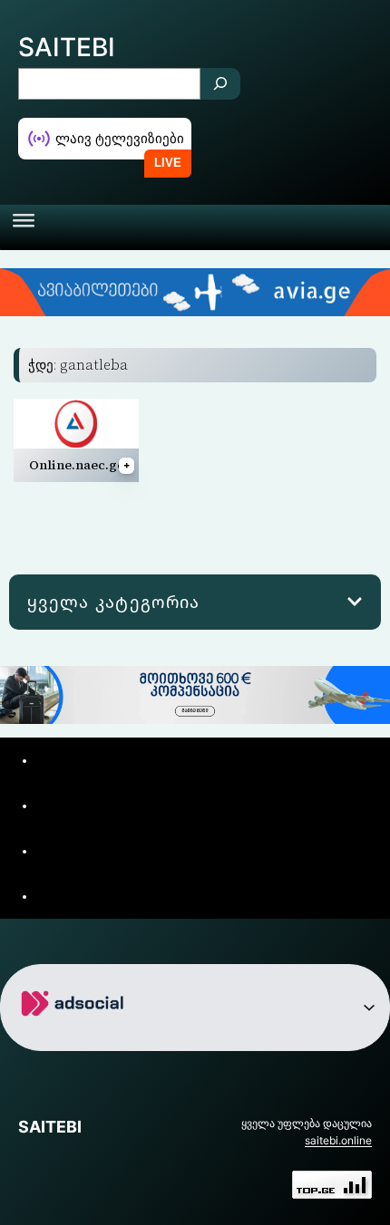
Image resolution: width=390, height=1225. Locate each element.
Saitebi (66, 47)
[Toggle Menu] (23, 227)
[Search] (220, 84)
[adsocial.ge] (76, 1036)
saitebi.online (338, 1140)
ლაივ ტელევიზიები (119, 138)
